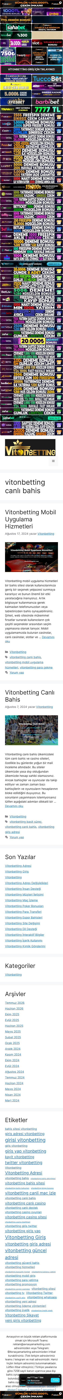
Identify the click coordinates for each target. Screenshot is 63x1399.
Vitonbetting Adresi (18, 866)
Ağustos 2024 (14, 1071)
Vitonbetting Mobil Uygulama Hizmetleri (30, 519)
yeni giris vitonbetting (23, 1320)
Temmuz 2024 (15, 1077)
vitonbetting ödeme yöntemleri (25, 1306)
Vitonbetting (18, 652)
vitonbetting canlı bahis (25, 657)
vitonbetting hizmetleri (20, 1267)
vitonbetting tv (14, 1293)
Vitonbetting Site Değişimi (22, 923)
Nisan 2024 (13, 1094)
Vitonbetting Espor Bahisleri (23, 917)
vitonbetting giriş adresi (28, 1244)
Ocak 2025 (12, 1043)
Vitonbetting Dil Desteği (21, 929)
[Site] (31, 116)
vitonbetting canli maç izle (30, 1193)
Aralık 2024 (12, 1048)
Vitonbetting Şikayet (22, 1315)
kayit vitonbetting (19, 1157)
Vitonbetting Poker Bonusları (24, 906)
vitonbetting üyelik (17, 1310)
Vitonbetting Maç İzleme (21, 900)
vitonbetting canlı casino (25, 1203)
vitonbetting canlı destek (21, 1207)
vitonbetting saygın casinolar (17, 1289)
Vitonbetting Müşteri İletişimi (24, 894)
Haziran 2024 (14, 1083)
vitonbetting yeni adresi (20, 1301)
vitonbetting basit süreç (25, 821)
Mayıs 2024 (13, 1089)
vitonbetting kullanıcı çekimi (44, 1272)
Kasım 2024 (13, 1054)
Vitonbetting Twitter (39, 1293)
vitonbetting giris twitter (21, 1226)
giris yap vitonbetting (25, 1151)
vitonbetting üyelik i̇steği (42, 1310)
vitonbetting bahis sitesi (25, 1183)
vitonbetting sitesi (43, 1288)
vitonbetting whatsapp (42, 1297)
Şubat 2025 (13, 1037)
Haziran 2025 (14, 1025)
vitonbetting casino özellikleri (17, 1222)
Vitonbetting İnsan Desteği (23, 888)
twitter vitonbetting (23, 1162)
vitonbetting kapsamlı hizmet (17, 1272)
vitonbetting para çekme (36, 667)
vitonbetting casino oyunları (23, 1212)
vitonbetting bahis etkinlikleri (43, 1179)
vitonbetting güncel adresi (26, 1254)
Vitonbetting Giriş (17, 871)
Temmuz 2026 (15, 1003)
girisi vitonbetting (25, 1140)
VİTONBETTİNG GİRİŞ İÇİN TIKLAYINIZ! (31, 69)
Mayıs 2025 (13, 1031)
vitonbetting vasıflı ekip (15, 1298)
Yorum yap (17, 672)
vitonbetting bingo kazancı (42, 1188)
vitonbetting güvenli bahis (22, 1263)
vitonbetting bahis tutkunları (17, 1188)
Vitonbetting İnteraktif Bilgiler (24, 934)
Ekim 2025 (12, 1014)
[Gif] (31, 187)
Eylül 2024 (12, 1066)
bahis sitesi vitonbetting (21, 1129)
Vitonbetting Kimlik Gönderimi (25, 946)
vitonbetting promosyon (21, 1284)
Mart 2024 (12, 1100)
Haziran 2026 (14, 1008)
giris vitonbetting (16, 1145)
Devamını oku (14, 806)
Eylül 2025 (12, 1020)
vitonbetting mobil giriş (20, 1275)
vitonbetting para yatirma (21, 1280)
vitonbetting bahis (17, 1178)
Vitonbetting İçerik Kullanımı (23, 940)
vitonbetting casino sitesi (26, 1217)
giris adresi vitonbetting (25, 1134)
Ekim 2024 (12, 1060)
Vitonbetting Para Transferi (23, 911)
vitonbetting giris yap (22, 1231)
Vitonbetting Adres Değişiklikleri (26, 883)
